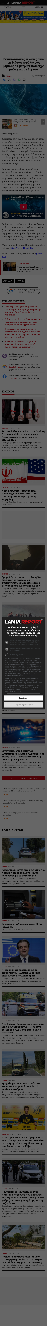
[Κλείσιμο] (41, 619)
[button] (23, 654)
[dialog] (23, 663)
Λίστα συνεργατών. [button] (29, 675)
